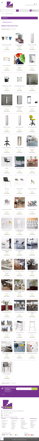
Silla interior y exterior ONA (32, 188)
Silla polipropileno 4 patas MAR (19, 353)
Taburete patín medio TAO (32, 332)
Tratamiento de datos (23, 425)
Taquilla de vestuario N (6, 127)
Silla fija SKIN (7, 188)
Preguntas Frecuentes (13, 425)
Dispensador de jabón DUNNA (7, 44)
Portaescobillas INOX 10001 (6, 312)
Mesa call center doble (6, 332)
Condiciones (4, 424)
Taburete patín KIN (19, 188)
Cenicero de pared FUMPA (7, 106)
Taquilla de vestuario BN (19, 127)
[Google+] (4, 394)
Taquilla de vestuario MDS (32, 44)
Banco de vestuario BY (6, 65)
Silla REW (6, 168)
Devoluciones (14, 423)
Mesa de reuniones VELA (20, 209)
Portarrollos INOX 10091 (32, 291)
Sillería (32, 423)
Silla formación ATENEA (32, 209)
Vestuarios (32, 427)
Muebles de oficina (34, 420)
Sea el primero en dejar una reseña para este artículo (7, 47)
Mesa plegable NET (32, 147)
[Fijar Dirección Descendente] (14, 29)
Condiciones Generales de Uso (24, 423)
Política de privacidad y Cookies (24, 428)
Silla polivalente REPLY (19, 168)
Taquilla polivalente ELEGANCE (32, 353)
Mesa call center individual (19, 312)
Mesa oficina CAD (32, 168)
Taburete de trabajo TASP (7, 147)
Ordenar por (4, 29)
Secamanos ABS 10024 (32, 65)
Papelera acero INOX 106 (20, 147)
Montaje (13, 428)
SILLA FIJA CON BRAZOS (7, 373)
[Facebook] (2, 394)
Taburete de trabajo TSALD (32, 127)
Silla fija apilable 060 (19, 65)
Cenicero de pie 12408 (32, 106)
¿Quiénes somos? (5, 420)
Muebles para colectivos (33, 425)
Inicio (3, 13)
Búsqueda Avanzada (3, 427)
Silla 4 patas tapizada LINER (6, 291)
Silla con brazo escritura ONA (6, 209)
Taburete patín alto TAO (19, 332)
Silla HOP (32, 250)
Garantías (13, 427)
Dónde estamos (4, 423)
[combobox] (10, 11)
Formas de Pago (14, 420)
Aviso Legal (23, 420)
